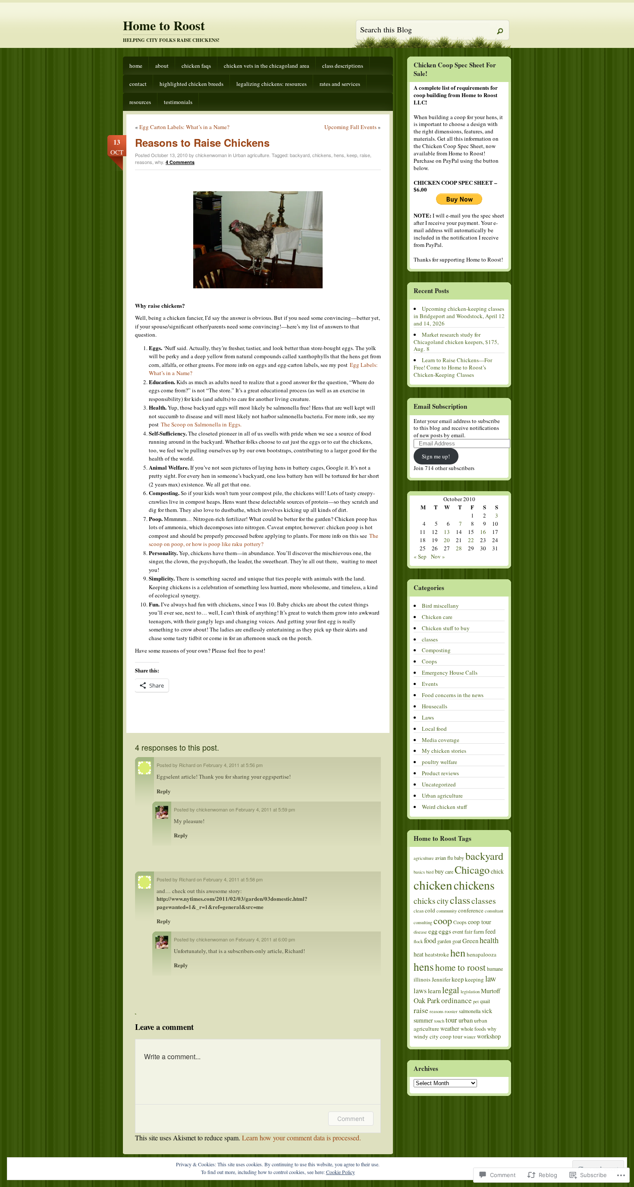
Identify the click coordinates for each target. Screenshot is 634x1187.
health (489, 940)
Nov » (438, 556)
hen (457, 952)
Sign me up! (436, 456)
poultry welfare (439, 762)
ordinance (456, 1000)
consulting (423, 922)
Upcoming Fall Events (350, 127)
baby (459, 857)
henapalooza (481, 954)
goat (456, 941)
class (460, 900)
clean (419, 911)
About (162, 65)
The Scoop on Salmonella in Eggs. (201, 424)
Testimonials (178, 102)
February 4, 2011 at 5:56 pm (233, 764)
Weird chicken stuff (444, 807)
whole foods (473, 1028)
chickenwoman (212, 809)
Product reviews (440, 773)
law (490, 978)
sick (487, 1010)
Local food (434, 728)
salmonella (469, 1010)
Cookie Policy (340, 1171)
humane (495, 968)
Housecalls (434, 706)
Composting (436, 650)
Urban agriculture (251, 155)
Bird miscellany (440, 605)
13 (447, 532)
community (446, 911)
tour (451, 1020)
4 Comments (180, 162)
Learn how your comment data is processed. (301, 1137)
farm (479, 931)
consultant (494, 911)
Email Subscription (440, 406)
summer (423, 1020)
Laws (428, 717)
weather (449, 1028)
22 (471, 540)
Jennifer (441, 979)
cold (430, 910)
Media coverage (440, 740)
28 (459, 548)
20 (447, 540)
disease (420, 932)
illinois (422, 979)
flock (418, 941)
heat (419, 954)
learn (434, 990)
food (430, 940)
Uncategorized (439, 784)
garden (444, 941)
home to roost (460, 967)
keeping (474, 979)
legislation (470, 991)
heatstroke (437, 954)
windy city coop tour (438, 1036)
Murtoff (490, 990)
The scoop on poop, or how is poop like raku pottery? (263, 540)
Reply (164, 791)
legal (450, 990)
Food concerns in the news (452, 695)
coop (442, 920)
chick (497, 871)
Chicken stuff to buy (446, 628)
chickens (321, 155)
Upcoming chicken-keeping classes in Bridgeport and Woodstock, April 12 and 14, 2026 (459, 316)
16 (483, 532)
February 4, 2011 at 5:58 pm (233, 879)
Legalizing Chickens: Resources (271, 84)
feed (490, 931)
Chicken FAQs (196, 65)
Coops (429, 661)
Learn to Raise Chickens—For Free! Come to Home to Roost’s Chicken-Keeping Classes (453, 367)
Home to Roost (164, 25)
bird (429, 872)
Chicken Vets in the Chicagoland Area (266, 65)
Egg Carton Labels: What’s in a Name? (184, 127)
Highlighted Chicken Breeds (191, 84)
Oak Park (427, 1000)
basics (419, 872)
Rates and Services (340, 84)
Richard (187, 764)
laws (420, 990)
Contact (138, 84)
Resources (140, 102)
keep (352, 155)
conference (470, 910)
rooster (451, 1011)
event (457, 931)
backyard (300, 155)
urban (465, 1020)
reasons (143, 161)
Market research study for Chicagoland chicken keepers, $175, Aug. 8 (456, 342)
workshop (489, 1036)
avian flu (444, 857)
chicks (425, 900)
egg (432, 931)
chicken (433, 884)
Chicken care (437, 617)
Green (470, 940)
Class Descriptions (342, 65)
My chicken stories (444, 751)
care (449, 871)
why (159, 161)
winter (470, 1037)
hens (339, 155)
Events (430, 684)
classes (430, 639)
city (443, 901)
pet (476, 1001)
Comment (350, 1118)
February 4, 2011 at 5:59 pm (265, 809)
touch (439, 1021)
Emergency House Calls (449, 672)
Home (135, 65)
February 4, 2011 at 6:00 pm (265, 939)
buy (439, 871)
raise (365, 155)
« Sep (420, 556)
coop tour (479, 922)
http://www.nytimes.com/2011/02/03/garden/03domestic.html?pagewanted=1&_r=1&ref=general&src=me (232, 902)
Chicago (472, 869)
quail (485, 1001)
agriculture (424, 858)
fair (468, 931)
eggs (445, 931)
